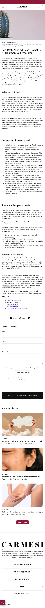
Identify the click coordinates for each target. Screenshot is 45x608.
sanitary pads (30, 44)
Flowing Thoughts (11, 42)
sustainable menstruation (8, 46)
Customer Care (22, 594)
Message (5, 351)
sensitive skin (39, 44)
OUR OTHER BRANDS (22, 564)
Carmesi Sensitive (31, 258)
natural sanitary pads (7, 44)
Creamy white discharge (14, 300)
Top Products (22, 579)
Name (4, 331)
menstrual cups (8, 285)
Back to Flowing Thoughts (24, 395)
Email (4, 341)
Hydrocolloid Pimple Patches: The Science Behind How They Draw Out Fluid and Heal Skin (21, 477)
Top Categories (22, 572)
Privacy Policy (32, 378)
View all (22, 522)
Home (3, 42)
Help (22, 586)
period (16, 44)
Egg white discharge (13, 307)
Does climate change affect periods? (17, 309)
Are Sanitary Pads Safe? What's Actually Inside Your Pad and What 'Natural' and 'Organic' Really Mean (22, 442)
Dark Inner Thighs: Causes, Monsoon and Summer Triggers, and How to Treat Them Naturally (22, 513)
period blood (22, 44)
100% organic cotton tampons (10, 277)
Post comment (22, 372)
